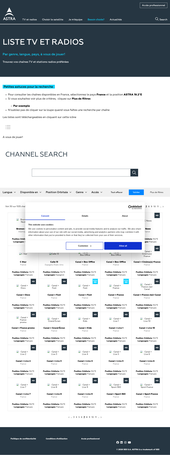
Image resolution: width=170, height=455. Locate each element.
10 (155, 207)
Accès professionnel (153, 5)
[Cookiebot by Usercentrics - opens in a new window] (130, 207)
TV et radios (29, 19)
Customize (83, 246)
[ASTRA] (9, 14)
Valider (136, 192)
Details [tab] (85, 216)
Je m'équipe (75, 19)
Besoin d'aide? (96, 19)
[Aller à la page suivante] (163, 206)
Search (163, 19)
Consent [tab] (45, 216)
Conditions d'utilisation (56, 439)
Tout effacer (117, 192)
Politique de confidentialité (23, 439)
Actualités (116, 19)
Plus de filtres (156, 192)
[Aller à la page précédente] (68, 417)
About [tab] (125, 216)
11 (158, 207)
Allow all (123, 246)
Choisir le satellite (52, 19)
